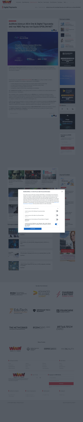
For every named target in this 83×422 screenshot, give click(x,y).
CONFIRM (33, 228)
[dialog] (41, 211)
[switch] (56, 211)
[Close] (62, 192)
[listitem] (41, 208)
